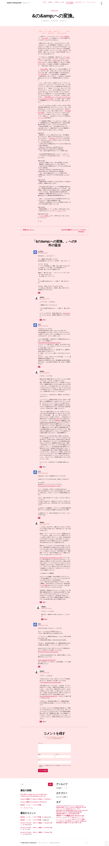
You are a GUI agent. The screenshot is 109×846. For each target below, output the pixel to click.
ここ (67, 155)
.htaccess (59, 805)
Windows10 (65, 817)
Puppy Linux (78, 810)
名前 (39, 754)
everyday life (54, 10)
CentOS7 (67, 807)
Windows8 (58, 817)
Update (60, 814)
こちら (58, 210)
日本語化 (83, 821)
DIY (84, 807)
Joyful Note (52, 138)
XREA (74, 817)
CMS (78, 807)
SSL (59, 812)
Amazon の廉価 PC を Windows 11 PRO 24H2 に (33, 802)
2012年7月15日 (55, 20)
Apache (60, 807)
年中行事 (68, 821)
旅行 (77, 821)
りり (26, 829)
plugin (69, 810)
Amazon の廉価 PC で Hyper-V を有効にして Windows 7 (35, 799)
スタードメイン (59, 819)
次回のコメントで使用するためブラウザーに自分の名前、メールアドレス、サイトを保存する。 (55, 766)
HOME (44, 2)
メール (57, 754)
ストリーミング (66, 819)
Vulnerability (74, 813)
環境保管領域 (60, 822)
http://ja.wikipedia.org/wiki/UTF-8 (47, 660)
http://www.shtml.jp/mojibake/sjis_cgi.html (49, 342)
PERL (41, 221)
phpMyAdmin (61, 810)
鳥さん (78, 822)
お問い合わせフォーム (80, 2)
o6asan (47, 20)
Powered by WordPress (54, 842)
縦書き (66, 822)
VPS (66, 813)
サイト (39, 759)
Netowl (74, 808)
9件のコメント (65, 20)
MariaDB (69, 808)
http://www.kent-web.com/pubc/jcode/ (48, 651)
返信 (39, 292)
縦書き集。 (50, 2)
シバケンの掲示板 (64, 36)
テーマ (59, 821)
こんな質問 (44, 585)
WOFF (69, 817)
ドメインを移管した (44, 215)
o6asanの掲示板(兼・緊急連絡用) (70, 3)
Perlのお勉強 (43, 69)
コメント (40, 743)
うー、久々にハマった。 (27, 807)
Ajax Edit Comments (79, 805)
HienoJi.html (66, 313)
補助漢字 (58, 420)
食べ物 (72, 822)
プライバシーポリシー (91, 2)
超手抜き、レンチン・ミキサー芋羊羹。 (31, 805)
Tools (64, 812)
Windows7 (79, 816)
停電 (64, 821)
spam (84, 810)
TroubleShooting (75, 812)
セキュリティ (78, 819)
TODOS (65, 50)
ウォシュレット (80, 817)
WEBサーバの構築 (65, 816)
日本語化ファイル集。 (60, 2)
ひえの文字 (45, 38)
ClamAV (72, 807)
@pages (66, 805)
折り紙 (73, 821)
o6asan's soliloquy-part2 (14, 2)
